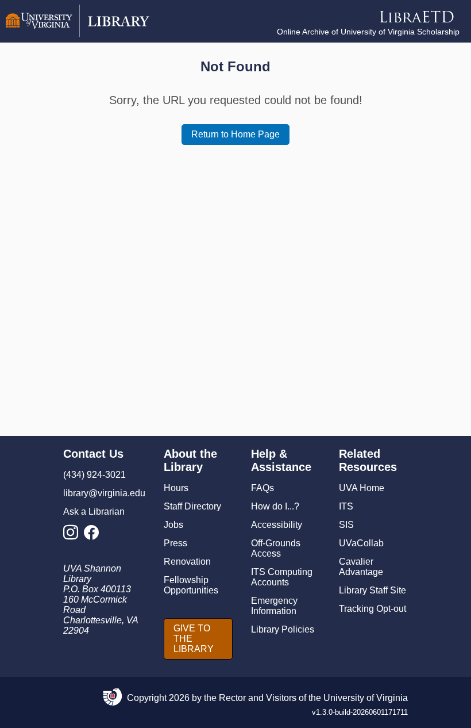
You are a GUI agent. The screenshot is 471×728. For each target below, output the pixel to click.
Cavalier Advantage (361, 567)
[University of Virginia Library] (77, 34)
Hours (176, 488)
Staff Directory (192, 506)
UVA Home (361, 488)
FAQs (262, 488)
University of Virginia (365, 698)
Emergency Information (274, 606)
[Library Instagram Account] (73, 536)
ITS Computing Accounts (281, 577)
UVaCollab (361, 543)
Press (175, 543)
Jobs (173, 525)
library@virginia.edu (104, 493)
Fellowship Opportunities (191, 585)
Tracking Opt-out (372, 609)
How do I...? (275, 506)
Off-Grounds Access (275, 548)
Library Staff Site (372, 590)
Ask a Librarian (94, 511)
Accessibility (276, 525)
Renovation (187, 561)
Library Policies (282, 629)
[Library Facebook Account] (94, 536)
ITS (346, 506)
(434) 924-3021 (94, 475)
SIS (346, 525)
